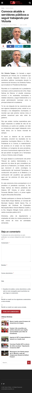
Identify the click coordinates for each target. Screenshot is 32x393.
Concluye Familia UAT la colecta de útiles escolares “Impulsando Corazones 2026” (19, 345)
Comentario (5, 243)
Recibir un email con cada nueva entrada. (13, 307)
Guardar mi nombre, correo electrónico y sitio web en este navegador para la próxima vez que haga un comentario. (17, 291)
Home (2, 8)
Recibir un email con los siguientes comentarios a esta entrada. (16, 300)
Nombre (4, 265)
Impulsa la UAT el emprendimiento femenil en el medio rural (20, 338)
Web (2, 281)
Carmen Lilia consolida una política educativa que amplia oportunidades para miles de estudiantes (19, 330)
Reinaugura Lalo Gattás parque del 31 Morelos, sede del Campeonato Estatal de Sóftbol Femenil (19, 354)
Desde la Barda (9, 8)
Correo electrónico (7, 273)
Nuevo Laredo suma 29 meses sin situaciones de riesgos (20, 322)
